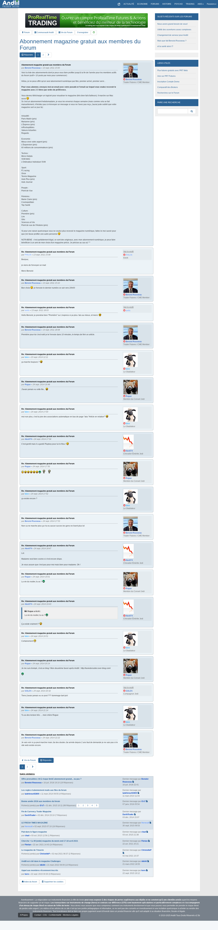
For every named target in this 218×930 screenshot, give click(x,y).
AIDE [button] (200, 4)
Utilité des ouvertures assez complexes (174, 29)
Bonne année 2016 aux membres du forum (40, 801)
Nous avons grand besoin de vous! (172, 24)
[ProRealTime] (86, 20)
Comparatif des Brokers (167, 87)
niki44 (42, 865)
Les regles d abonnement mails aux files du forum (44, 790)
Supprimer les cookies (53, 882)
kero (27, 874)
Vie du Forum (66, 32)
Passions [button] (211, 4)
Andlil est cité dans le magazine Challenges (41, 861)
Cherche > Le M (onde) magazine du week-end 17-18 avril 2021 (49, 841)
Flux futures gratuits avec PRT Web (172, 70)
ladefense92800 (32, 794)
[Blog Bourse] (11, 4)
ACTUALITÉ (129, 4)
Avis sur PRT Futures (166, 76)
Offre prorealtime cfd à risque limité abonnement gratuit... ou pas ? (51, 779)
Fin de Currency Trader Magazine (36, 811)
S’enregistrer (82, 32)
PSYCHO (178, 4)
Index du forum (30, 882)
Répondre (28, 55)
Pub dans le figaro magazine (34, 832)
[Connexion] (94, 32)
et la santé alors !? (165, 46)
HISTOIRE (166, 4)
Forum (27, 32)
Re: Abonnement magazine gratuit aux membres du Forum (48, 252)
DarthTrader (30, 815)
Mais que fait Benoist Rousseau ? (171, 41)
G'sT (42, 805)
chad (27, 835)
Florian (28, 845)
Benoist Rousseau (33, 783)
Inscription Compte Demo (168, 82)
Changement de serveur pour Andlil (172, 35)
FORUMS (155, 4)
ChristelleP (45, 854)
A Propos (24, 915)
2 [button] (43, 55)
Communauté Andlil (45, 32)
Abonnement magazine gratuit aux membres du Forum (80, 44)
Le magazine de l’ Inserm (32, 850)
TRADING (190, 4)
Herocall (28, 826)
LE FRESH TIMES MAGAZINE (34, 823)
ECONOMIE (142, 4)
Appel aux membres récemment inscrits (39, 870)
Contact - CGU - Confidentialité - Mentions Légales (56, 915)
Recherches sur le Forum (168, 93)
